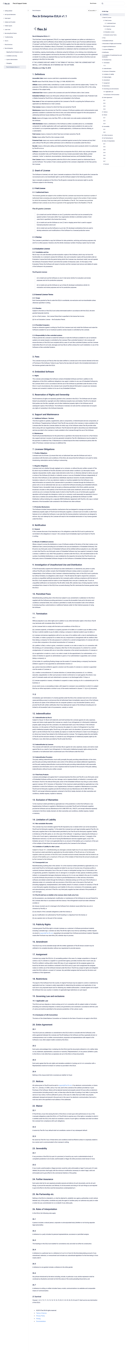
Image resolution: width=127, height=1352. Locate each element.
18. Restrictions (106, 86)
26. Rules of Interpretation (108, 141)
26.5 (104, 155)
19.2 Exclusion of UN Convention (111, 94)
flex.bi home (93, 3)
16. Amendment (106, 80)
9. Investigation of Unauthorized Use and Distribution (112, 56)
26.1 (104, 143)
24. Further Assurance (107, 135)
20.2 (104, 103)
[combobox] (113, 3)
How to (6, 40)
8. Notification (105, 52)
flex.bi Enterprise (9, 48)
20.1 (104, 100)
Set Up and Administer (10, 14)
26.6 (104, 158)
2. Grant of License (106, 17)
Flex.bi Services (8, 44)
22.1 (104, 117)
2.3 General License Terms (110, 35)
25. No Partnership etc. (107, 138)
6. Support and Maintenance (109, 46)
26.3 (104, 149)
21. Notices (105, 112)
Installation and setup (11, 55)
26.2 (104, 146)
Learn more (7, 29)
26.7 (104, 161)
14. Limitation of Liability (108, 74)
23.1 (104, 129)
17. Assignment (106, 83)
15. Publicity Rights (106, 77)
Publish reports (8, 25)
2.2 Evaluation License (108, 32)
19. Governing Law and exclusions (110, 88)
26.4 (104, 152)
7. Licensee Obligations (107, 49)
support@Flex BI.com (46, 933)
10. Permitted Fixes (106, 59)
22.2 (104, 120)
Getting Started (8, 10)
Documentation (41, 1321)
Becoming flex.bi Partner (11, 33)
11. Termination (106, 62)
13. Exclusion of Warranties (108, 71)
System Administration (12, 59)
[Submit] (102, 3)
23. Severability (105, 126)
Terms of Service (41, 1313)
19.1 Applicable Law (108, 91)
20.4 (104, 109)
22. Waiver (104, 115)
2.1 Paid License (107, 20)
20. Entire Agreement (107, 97)
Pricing (38, 1318)
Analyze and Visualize (10, 22)
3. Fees (104, 37)
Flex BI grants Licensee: (109, 26)
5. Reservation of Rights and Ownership (111, 43)
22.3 (104, 123)
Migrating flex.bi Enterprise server (14, 52)
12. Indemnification (106, 68)
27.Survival (106, 164)
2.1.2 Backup (108, 29)
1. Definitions (105, 14)
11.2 (104, 65)
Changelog (9, 63)
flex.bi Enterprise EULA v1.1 (13, 67)
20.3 (104, 106)
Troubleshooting (9, 37)
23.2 (104, 132)
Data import (7, 18)
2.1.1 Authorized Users (110, 23)
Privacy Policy (40, 1316)
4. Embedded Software (107, 40)
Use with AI (92, 10)
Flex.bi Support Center (20, 3)
